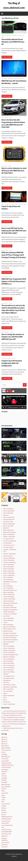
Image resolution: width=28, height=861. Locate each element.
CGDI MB (4, 780)
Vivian (10, 117)
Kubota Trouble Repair (9, 611)
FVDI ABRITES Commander (10, 581)
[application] (14, 402)
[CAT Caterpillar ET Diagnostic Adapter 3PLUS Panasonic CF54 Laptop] (14, 501)
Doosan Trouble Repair (9, 573)
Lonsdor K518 (5, 761)
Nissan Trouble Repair (8, 642)
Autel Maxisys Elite (6, 834)
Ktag (3, 827)
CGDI (4, 551)
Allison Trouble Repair (8, 511)
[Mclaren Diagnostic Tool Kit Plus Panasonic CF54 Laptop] (14, 489)
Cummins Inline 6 (6, 821)
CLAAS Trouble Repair (8, 560)
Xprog (3, 795)
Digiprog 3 (4, 838)
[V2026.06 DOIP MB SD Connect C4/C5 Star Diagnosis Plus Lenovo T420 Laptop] (14, 463)
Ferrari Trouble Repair (8, 575)
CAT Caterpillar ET (6, 750)
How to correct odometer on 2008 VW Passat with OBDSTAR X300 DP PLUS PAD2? (14, 170)
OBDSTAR (5, 644)
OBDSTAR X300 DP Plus (8, 765)
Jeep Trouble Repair (8, 605)
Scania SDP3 (5, 793)
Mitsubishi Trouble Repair (9, 633)
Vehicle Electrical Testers (9, 684)
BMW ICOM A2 (5, 746)
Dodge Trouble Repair (8, 571)
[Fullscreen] (24, 407)
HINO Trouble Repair (8, 592)
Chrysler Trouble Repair (9, 558)
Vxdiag (5, 693)
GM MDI (4, 773)
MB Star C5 (4, 741)
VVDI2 (3, 791)
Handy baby (5, 844)
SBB (3, 801)
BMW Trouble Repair (8, 530)
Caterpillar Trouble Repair (9, 549)
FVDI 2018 (4, 771)
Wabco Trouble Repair (8, 695)
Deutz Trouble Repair (8, 566)
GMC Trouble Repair (8, 588)
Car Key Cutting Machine (9, 541)
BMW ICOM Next (6, 784)
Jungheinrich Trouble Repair (10, 609)
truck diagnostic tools (8, 676)
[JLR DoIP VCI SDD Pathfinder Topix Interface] (14, 450)
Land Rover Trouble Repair (10, 614)
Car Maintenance (7, 543)
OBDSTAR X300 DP (6, 819)
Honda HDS (4, 847)
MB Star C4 (4, 739)
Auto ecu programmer (8, 517)
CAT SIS (3, 752)
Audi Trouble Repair (8, 513)
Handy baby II (5, 769)
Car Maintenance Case (9, 545)
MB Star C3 (4, 737)
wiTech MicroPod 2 (6, 767)
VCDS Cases (6, 682)
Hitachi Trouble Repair (9, 594)
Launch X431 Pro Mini (7, 825)
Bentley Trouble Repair (9, 523)
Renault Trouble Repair (9, 657)
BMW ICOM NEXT (6, 748)
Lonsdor (5, 622)
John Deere (4, 754)
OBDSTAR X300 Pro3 (7, 816)
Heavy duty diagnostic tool (10, 590)
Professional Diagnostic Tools (10, 654)
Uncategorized (7, 680)
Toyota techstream (6, 829)
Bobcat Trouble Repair (9, 534)
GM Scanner (6, 584)
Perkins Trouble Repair (9, 648)
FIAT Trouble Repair (8, 577)
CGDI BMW (4, 782)
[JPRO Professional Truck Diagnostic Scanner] (14, 476)
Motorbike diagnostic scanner (10, 635)
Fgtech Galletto (5, 842)
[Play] (3, 407)
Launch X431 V (5, 823)
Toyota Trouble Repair (9, 672)
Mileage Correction (8, 631)
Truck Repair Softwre (8, 678)
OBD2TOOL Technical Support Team (16, 78)
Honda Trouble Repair (8, 596)
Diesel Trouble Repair (8, 569)
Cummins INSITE (6, 804)
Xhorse (5, 699)
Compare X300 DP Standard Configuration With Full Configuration (12, 363)
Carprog (4, 797)
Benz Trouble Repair (8, 526)
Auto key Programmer (9, 519)
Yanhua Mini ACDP (6, 763)
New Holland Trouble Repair (10, 639)
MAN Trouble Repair (8, 624)
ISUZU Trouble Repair (8, 601)
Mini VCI (4, 814)
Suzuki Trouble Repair (8, 667)
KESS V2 (4, 810)
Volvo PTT (4, 788)
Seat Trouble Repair (8, 661)
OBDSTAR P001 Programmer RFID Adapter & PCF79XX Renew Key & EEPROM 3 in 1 (14, 281)
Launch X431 (6, 616)
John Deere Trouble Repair (10, 607)
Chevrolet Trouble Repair (9, 553)
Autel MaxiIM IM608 (7, 831)
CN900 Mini (5, 840)
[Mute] (22, 407)
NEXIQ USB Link (6, 756)
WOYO (4, 697)
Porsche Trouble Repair (9, 652)
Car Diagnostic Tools (8, 538)
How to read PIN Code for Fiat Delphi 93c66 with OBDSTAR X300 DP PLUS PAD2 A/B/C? (14, 230)
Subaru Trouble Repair (9, 665)
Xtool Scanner (6, 702)
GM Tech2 (4, 776)
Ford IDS (4, 806)
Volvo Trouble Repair (8, 689)
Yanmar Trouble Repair (9, 704)
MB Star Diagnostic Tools (9, 629)
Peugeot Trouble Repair (9, 650)
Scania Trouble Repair (8, 659)
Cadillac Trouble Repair (9, 536)
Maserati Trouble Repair (9, 627)
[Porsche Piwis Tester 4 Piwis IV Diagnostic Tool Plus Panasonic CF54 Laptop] (14, 437)
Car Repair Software (8, 547)
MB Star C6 (4, 743)
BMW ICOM (6, 528)
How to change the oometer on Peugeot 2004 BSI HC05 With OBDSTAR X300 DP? (13, 336)
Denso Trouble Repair (8, 564)
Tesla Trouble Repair (8, 669)
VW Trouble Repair (8, 691)
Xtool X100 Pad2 (6, 786)
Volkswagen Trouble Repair (10, 687)
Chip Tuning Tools (7, 556)
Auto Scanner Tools (8, 521)
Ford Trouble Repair (8, 579)
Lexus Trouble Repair (8, 618)
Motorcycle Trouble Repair (10, 637)
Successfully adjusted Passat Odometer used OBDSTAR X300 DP (13, 41)
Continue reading (6, 57)
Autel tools (6, 515)
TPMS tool (5, 674)
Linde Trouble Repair (8, 620)
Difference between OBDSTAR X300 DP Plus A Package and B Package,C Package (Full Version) (14, 254)
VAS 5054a (4, 778)
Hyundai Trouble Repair (9, 599)
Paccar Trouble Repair (8, 646)
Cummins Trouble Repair (9, 562)
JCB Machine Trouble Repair (10, 603)
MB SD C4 (4, 808)
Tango (3, 799)
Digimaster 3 (5, 836)
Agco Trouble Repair (8, 508)
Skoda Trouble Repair (8, 663)
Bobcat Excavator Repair (9, 532)
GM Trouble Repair (8, 586)
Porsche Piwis (5, 758)
